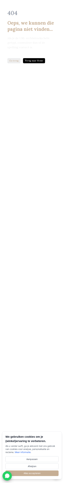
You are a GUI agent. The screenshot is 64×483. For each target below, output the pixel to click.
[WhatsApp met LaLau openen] (7, 476)
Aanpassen (32, 459)
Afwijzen (32, 466)
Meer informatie (23, 452)
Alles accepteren (32, 473)
